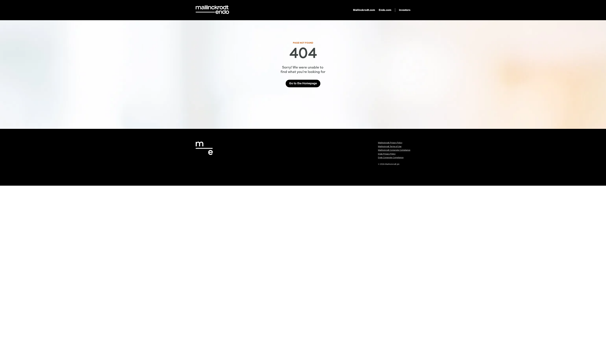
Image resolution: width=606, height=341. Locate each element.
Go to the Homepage (303, 83)
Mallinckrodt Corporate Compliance (394, 150)
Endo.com (385, 10)
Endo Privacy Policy (386, 154)
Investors (404, 10)
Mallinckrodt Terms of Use (389, 146)
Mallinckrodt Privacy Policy (390, 143)
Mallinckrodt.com (364, 10)
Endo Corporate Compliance (391, 157)
